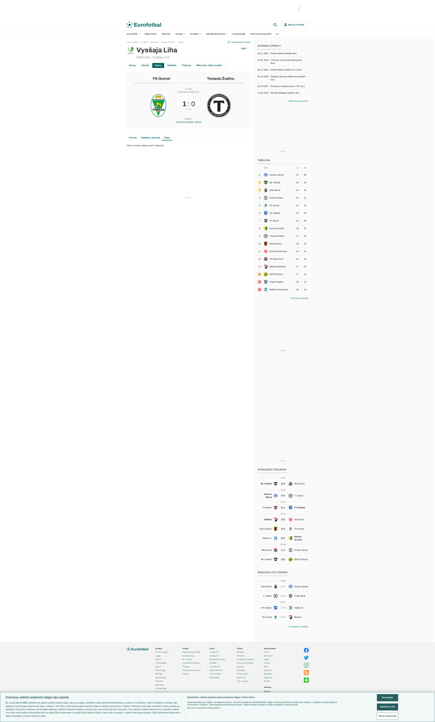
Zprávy (132, 65)
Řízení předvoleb (387, 716)
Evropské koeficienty (191, 663)
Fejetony (240, 667)
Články (240, 648)
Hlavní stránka (132, 42)
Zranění (185, 674)
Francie (267, 663)
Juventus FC (215, 667)
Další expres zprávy (298, 101)
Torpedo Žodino (220, 79)
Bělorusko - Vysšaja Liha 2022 (162, 42)
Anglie (266, 659)
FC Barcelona (215, 674)
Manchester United (217, 659)
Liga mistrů (159, 685)
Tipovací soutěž (260, 34)
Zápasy (166, 34)
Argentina (268, 677)
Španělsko (268, 674)
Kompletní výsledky (298, 627)
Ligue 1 (158, 667)
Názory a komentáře (245, 663)
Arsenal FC (214, 652)
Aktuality (240, 652)
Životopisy (241, 670)
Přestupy (151, 34)
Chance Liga (160, 670)
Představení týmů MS (191, 652)
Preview (133, 138)
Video (167, 138)
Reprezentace (215, 34)
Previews (240, 656)
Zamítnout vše (387, 707)
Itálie (266, 667)
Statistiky (172, 65)
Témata (185, 648)
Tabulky (145, 65)
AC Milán (213, 663)
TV (277, 34)
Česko (266, 652)
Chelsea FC (214, 656)
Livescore (239, 34)
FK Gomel (161, 79)
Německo (268, 670)
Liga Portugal (160, 677)
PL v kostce (187, 659)
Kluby (179, 34)
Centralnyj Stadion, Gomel (188, 122)
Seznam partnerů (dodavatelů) (203, 708)
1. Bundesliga (160, 663)
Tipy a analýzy (242, 681)
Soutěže (132, 34)
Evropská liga (160, 688)
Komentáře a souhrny (245, 659)
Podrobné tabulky (299, 298)
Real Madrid (214, 677)
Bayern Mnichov (216, 670)
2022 (243, 48)
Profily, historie (243, 674)
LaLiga (158, 656)
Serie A (158, 659)
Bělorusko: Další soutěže (209, 65)
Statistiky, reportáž (150, 138)
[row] (283, 175)
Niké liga (158, 674)
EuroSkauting (187, 656)
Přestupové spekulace (191, 670)
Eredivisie (159, 681)
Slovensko (268, 656)
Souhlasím (387, 697)
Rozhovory (241, 677)
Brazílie (267, 681)
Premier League (161, 652)
